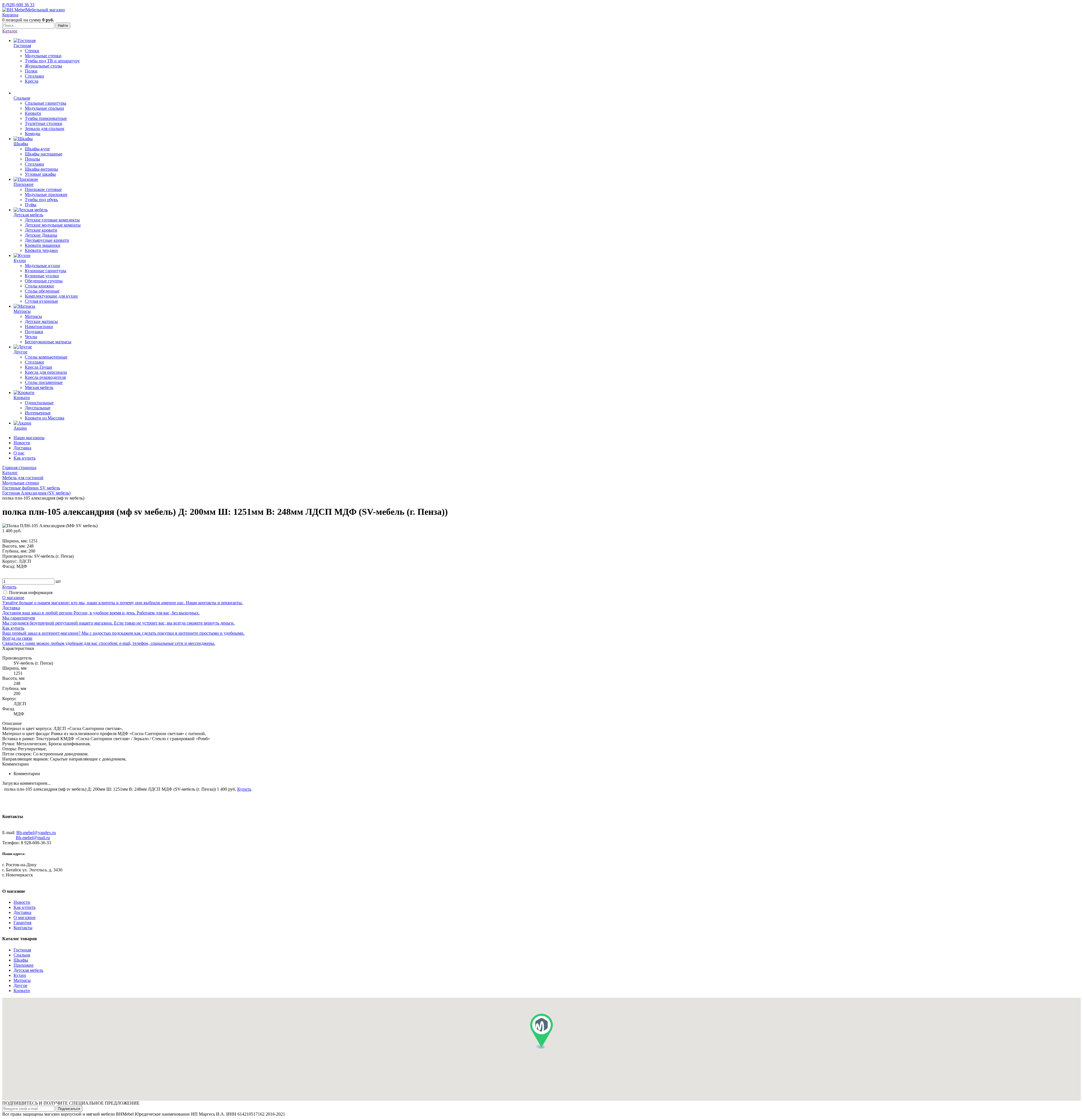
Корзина (10, 14)
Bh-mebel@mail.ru (33, 837)
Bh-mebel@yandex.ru (36, 832)
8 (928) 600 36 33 (18, 4)
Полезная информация (30, 592)
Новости (22, 442)
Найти (63, 25)
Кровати (22, 990)
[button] (541, 1031)
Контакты (23, 927)
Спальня (22, 955)
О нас (19, 452)
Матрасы (22, 980)
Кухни (20, 975)
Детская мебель (28, 970)
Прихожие (24, 965)
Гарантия (22, 922)
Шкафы (21, 960)
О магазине (25, 917)
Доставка (22, 447)
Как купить (25, 458)
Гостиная (22, 949)
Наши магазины (29, 437)
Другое (20, 985)
